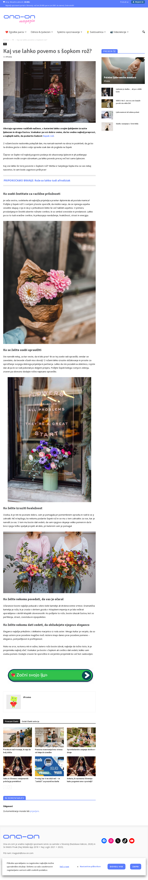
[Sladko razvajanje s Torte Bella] (107, 126)
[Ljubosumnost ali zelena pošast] (107, 115)
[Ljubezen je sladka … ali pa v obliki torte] (107, 92)
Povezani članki (11, 721)
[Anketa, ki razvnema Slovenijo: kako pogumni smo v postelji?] (81, 766)
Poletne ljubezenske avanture (120, 77)
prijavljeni (34, 811)
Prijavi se (139, 2)
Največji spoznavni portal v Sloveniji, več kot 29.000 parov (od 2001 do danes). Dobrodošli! (39, 5)
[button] (143, 32)
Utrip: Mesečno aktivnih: (17, 2)
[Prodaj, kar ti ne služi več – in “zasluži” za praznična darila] (49, 766)
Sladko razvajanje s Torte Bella (127, 124)
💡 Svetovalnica (94, 32)
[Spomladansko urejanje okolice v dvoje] (81, 737)
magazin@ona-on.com (22, 853)
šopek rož (48, 135)
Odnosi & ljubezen (40, 32)
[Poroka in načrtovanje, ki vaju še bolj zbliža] (17, 737)
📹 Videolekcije (118, 32)
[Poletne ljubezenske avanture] (123, 70)
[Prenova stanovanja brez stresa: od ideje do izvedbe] (49, 737)
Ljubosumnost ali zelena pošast (127, 112)
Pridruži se (124, 2)
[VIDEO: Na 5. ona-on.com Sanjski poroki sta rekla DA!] (107, 103)
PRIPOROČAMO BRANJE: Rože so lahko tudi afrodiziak (37, 180)
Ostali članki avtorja (30, 721)
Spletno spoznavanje (68, 32)
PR (5, 44)
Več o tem (64, 866)
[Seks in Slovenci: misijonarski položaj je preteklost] (17, 766)
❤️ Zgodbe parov (14, 32)
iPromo (9, 57)
